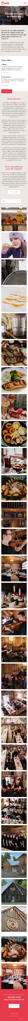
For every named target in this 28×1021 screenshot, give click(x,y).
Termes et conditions (21, 1018)
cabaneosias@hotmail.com (14, 999)
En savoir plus (4, 72)
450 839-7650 (14, 997)
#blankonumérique (14, 1016)
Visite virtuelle (14, 191)
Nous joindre (7, 91)
